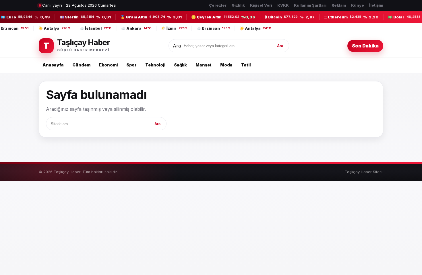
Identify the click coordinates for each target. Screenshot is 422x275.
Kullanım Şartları (310, 5)
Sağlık (180, 64)
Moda (226, 64)
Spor (131, 64)
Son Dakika (365, 46)
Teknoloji (155, 64)
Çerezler (218, 5)
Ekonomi (108, 64)
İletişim (376, 5)
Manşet (203, 64)
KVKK (283, 5)
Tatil (246, 64)
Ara (177, 46)
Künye (357, 5)
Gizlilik (238, 5)
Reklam (339, 5)
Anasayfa (53, 64)
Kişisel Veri (261, 5)
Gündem (81, 64)
